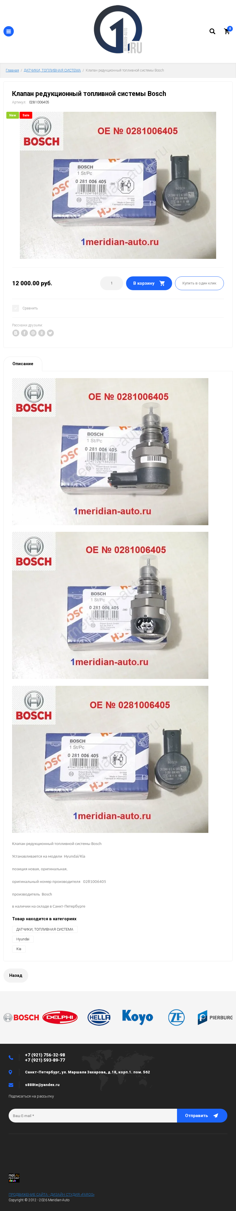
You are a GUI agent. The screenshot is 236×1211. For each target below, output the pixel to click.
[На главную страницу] (118, 30)
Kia (18, 949)
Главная (12, 70)
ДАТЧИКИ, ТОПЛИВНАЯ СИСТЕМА (52, 70)
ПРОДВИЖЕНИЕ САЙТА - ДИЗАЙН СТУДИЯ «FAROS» (51, 1195)
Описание (22, 363)
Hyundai (22, 939)
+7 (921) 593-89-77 (45, 1060)
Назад (15, 975)
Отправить (196, 1115)
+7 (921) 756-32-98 (45, 1055)
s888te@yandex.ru (42, 1085)
